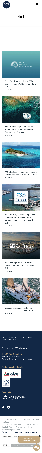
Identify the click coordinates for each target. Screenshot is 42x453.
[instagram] (8, 408)
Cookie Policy (17, 436)
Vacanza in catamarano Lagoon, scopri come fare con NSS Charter (20, 309)
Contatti (30, 337)
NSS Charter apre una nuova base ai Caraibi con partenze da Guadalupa (21, 173)
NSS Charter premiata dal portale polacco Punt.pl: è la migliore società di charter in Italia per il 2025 (20, 218)
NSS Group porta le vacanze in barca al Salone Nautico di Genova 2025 (20, 265)
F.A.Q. (22, 337)
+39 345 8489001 (26, 359)
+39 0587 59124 (10, 359)
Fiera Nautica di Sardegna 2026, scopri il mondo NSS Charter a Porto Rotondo (21, 84)
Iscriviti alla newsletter (11, 339)
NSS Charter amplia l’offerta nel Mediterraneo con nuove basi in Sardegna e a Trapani (19, 129)
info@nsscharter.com (12, 356)
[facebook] (4, 408)
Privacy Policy (7, 436)
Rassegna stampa (9, 337)
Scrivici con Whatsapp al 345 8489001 (20, 432)
